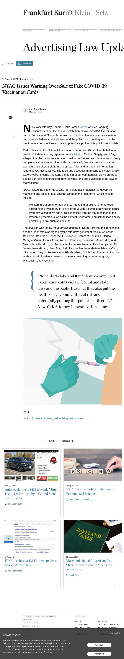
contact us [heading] (80, 616)
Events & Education (110, 31)
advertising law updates (69, 418)
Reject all (99, 645)
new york (40, 418)
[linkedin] (10, 135)
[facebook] (10, 144)
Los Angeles (103, 621)
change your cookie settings (47, 649)
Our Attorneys (81, 31)
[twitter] (10, 126)
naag (50, 418)
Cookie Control (12, 635)
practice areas (56, 31)
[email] (10, 118)
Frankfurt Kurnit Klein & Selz (67, 11)
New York (78, 621)
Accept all (99, 654)
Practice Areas (30, 623)
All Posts (7, 64)
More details (115, 633)
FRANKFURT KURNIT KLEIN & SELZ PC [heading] (39, 616)
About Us (27, 31)
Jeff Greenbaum (37, 109)
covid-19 (28, 418)
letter (77, 154)
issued (84, 127)
